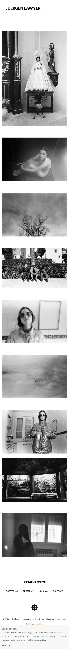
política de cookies (36, 640)
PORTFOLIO (12, 591)
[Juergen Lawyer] (23, 8)
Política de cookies (34, 623)
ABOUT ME (28, 591)
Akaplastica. (60, 618)
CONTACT (58, 591)
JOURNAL (43, 591)
